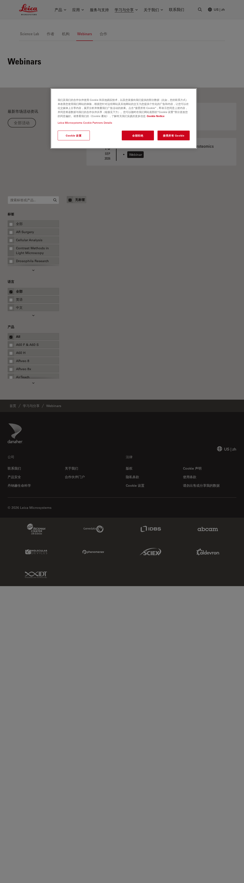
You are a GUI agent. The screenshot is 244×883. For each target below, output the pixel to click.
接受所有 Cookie (173, 135)
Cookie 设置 (73, 135)
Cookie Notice (155, 116)
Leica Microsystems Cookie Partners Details (85, 122)
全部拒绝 (137, 135)
